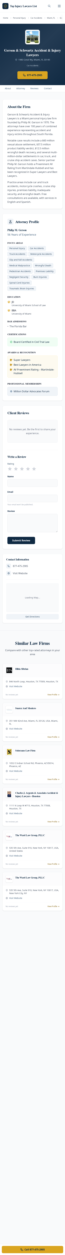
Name (10, 476)
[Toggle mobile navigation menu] (59, 6)
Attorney (20, 88)
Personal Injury (19, 18)
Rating (10, 463)
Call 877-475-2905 (34, 1249)
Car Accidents (36, 18)
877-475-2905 (34, 75)
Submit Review (21, 540)
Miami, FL (51, 18)
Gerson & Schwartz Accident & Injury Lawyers (32, 52)
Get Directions (32, 616)
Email (10, 491)
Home (5, 18)
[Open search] (49, 6)
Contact (48, 88)
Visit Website (20, 573)
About (8, 88)
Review (11, 511)
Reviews (34, 88)
